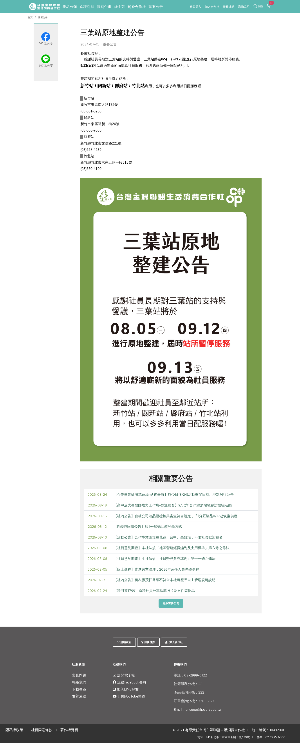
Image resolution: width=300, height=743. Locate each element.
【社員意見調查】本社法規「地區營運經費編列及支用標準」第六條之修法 (172, 548)
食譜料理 (87, 7)
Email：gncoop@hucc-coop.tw (198, 709)
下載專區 (79, 689)
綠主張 (119, 7)
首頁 (30, 17)
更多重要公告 (171, 603)
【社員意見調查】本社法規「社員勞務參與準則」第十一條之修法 (164, 558)
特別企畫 (104, 7)
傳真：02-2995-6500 (271, 737)
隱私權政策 (14, 730)
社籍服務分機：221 (189, 684)
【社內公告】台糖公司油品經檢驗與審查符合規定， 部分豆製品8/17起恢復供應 (175, 516)
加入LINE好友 (127, 689)
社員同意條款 (41, 730)
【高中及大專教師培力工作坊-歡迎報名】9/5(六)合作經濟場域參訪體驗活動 (173, 505)
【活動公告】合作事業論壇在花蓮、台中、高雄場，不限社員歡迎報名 (168, 537)
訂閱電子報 (125, 675)
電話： (179, 675)
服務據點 (228, 6)
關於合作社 (137, 7)
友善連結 (79, 696)
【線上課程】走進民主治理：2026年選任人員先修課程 (156, 569)
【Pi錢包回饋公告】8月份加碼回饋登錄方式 (148, 526)
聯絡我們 (79, 682)
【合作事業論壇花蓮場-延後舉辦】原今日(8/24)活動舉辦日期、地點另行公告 (174, 494)
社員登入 (195, 6)
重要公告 (155, 7)
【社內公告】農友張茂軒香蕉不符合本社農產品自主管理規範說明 (164, 580)
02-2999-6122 (190, 675)
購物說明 (243, 6)
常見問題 (79, 675)
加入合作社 (212, 6)
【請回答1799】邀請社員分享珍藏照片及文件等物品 (154, 591)
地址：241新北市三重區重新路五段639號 (223, 737)
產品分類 (69, 7)
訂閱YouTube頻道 (131, 696)
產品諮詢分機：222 (189, 692)
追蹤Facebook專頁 (131, 682)
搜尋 (260, 6)
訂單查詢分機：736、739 (194, 701)
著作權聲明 (69, 730)
